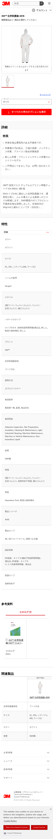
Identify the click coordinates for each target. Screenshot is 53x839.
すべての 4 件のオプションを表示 (29, 112)
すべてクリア (45, 95)
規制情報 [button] (8, 769)
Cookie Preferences (22, 797)
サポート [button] (8, 778)
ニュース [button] (8, 761)
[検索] (42, 3)
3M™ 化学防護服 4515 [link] (40, 698)
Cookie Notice (10, 821)
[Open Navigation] (49, 4)
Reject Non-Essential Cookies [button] (16, 827)
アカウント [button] (42, 10)
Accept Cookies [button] (39, 827)
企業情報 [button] (8, 753)
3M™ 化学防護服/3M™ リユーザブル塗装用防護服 (15, 642)
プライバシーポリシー (32, 792)
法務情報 (17, 792)
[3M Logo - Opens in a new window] (6, 3)
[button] (12, 833)
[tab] (25, 612)
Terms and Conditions (22, 794)
